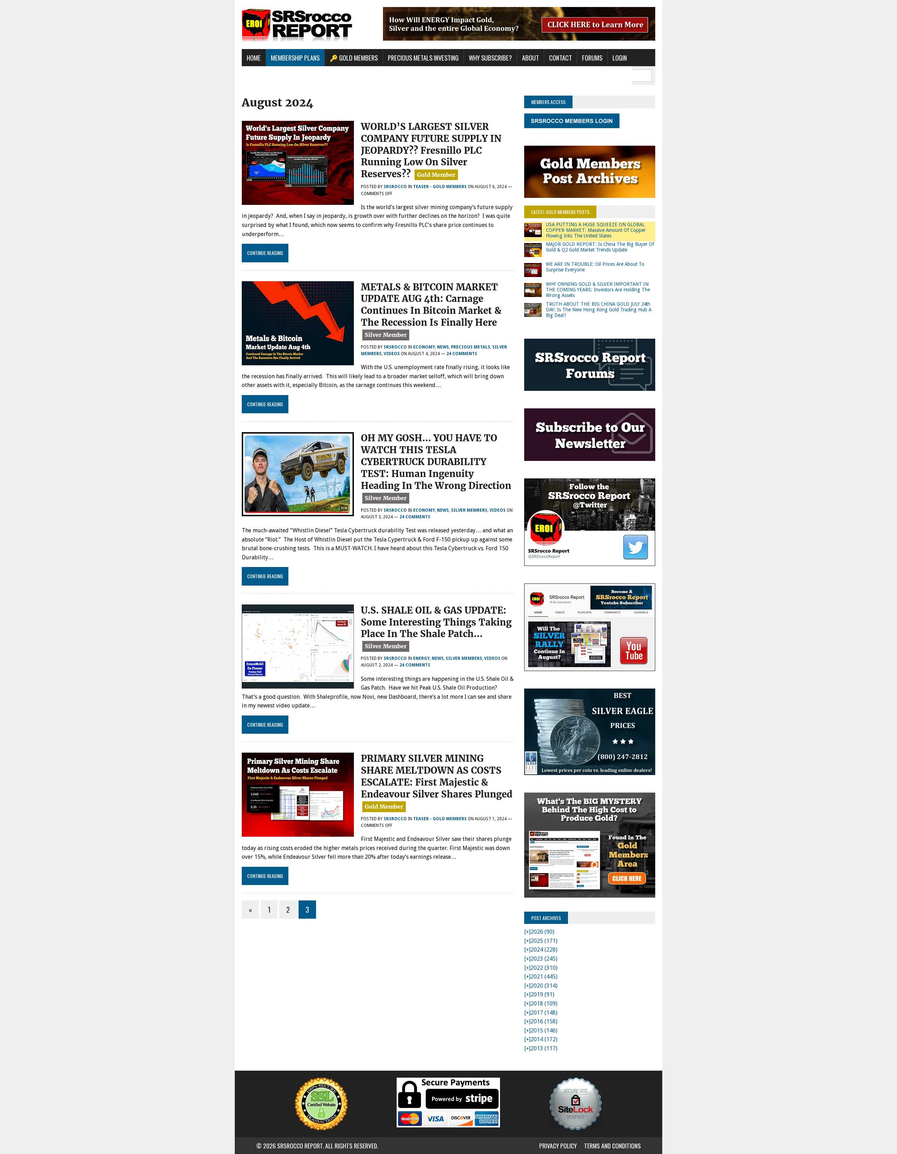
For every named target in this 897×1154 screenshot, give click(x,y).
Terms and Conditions (612, 1145)
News (443, 347)
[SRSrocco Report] (307, 24)
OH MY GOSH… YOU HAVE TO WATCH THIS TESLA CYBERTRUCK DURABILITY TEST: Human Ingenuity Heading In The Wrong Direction (436, 461)
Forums (592, 57)
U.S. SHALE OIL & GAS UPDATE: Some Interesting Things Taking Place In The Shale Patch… (436, 622)
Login (619, 57)
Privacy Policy (558, 1145)
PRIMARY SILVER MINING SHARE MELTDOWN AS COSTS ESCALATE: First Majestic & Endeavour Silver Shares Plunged (436, 776)
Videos (392, 353)
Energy (421, 658)
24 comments (461, 353)
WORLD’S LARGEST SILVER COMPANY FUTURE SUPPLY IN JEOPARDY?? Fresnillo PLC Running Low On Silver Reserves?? (431, 150)
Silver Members (469, 510)
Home (254, 57)
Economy (424, 347)
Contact (560, 57)
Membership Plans (295, 57)
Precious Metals (470, 347)
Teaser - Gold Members (440, 186)
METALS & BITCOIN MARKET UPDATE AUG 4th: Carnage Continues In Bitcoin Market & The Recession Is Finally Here (431, 304)
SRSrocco (395, 186)
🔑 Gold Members (354, 57)
